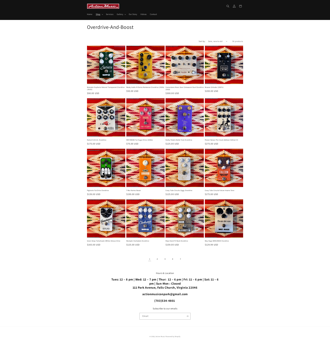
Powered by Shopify (173, 336)
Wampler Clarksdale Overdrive (137, 241)
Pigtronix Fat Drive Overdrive (98, 190)
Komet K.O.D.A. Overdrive (96, 140)
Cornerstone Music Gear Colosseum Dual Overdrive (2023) (185, 88)
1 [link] (149, 258)
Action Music (160, 336)
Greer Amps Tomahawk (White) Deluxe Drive (103, 241)
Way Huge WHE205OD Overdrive (217, 241)
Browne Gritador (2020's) (214, 87)
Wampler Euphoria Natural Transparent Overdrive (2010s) (106, 88)
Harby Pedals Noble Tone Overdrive (179, 140)
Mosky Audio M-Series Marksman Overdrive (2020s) (145, 87)
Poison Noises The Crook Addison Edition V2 (221, 140)
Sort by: (202, 41)
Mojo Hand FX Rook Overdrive (177, 241)
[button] (99, 14)
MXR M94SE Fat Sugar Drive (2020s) (139, 140)
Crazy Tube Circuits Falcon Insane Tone (219, 190)
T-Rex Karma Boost (133, 190)
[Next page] (180, 259)
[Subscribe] (187, 316)
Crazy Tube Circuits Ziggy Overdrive (179, 190)
